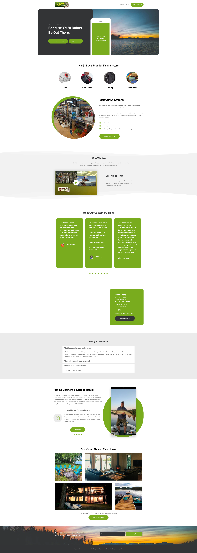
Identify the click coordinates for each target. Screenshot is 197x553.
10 (103, 273)
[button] (76, 183)
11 (104, 273)
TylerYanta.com (111, 549)
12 (106, 273)
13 (107, 273)
